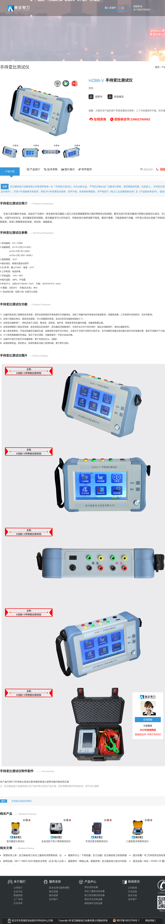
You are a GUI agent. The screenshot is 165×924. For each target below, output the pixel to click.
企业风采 (18, 903)
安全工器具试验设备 (94, 891)
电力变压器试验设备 (94, 895)
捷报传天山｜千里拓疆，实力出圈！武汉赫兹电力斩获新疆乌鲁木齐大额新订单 (97, 856)
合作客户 (53, 899)
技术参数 (52, 169)
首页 (157, 67)
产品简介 (34, 169)
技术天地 (132, 895)
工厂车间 (18, 899)
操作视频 (53, 895)
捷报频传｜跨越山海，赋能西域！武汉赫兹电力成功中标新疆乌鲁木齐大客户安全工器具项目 (97, 862)
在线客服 (147, 719)
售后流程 (53, 891)
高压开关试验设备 (93, 899)
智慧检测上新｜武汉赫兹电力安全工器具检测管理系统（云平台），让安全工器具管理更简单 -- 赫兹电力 (32, 856)
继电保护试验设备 (93, 903)
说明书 (98, 96)
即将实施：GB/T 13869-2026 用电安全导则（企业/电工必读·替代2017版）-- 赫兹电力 (33, 862)
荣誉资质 (18, 895)
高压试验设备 (91, 887)
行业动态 (132, 891)
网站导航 (149, 920)
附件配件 (86, 169)
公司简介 (18, 887)
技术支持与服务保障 (59, 887)
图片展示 (69, 169)
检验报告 (119, 96)
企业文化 (18, 891)
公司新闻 (132, 887)
